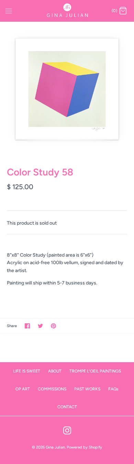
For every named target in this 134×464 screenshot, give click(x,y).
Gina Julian (55, 447)
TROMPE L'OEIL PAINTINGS (95, 371)
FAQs (113, 389)
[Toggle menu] (8, 10)
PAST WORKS (87, 389)
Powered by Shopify (84, 447)
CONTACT (67, 406)
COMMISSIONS (52, 389)
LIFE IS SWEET (26, 371)
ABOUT (55, 371)
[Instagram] (67, 430)
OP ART (22, 389)
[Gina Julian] (67, 10)
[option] (67, 89)
